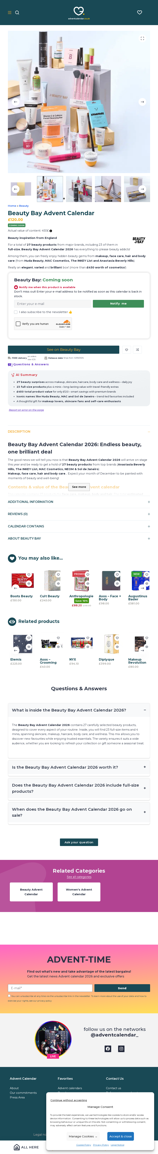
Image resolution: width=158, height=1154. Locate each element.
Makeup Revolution (135, 661)
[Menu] (9, 12)
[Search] (17, 12)
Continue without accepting (68, 1100)
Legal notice (42, 1134)
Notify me (118, 303)
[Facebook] (108, 1049)
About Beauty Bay (24, 538)
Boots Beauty (19, 596)
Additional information (30, 502)
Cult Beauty (47, 596)
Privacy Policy (101, 1144)
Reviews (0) (18, 514)
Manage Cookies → (83, 1136)
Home (12, 205)
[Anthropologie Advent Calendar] (79, 581)
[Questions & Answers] (10, 364)
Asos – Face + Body (108, 597)
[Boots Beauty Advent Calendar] (20, 581)
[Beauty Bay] (139, 240)
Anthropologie (79, 596)
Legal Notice (117, 1144)
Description (19, 431)
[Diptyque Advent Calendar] (109, 644)
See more (79, 487)
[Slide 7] (94, 198)
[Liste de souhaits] (139, 12)
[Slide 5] (84, 198)
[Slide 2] (69, 198)
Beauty (24, 205)
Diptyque (104, 659)
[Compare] (148, 12)
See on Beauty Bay (64, 349)
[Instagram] (121, 1049)
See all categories (79, 877)
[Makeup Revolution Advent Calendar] (138, 644)
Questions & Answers (31, 364)
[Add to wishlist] (126, 350)
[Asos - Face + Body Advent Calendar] (109, 581)
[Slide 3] (74, 198)
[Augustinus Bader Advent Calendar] (138, 581)
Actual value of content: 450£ (29, 230)
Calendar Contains (26, 526)
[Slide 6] (89, 198)
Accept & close (120, 1136)
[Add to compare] (137, 350)
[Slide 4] (79, 198)
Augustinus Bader (135, 597)
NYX (70, 659)
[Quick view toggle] (27, 583)
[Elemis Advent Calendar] (20, 644)
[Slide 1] (64, 199)
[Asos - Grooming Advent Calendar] (50, 644)
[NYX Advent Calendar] (79, 644)
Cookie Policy (83, 1144)
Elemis (13, 659)
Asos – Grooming (46, 661)
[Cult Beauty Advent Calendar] (50, 581)
